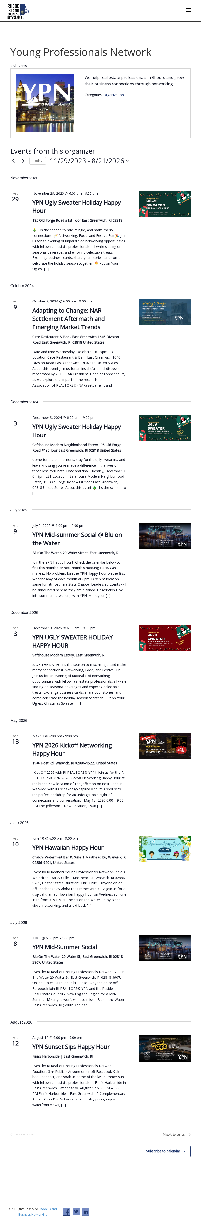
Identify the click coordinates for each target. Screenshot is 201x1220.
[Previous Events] (13, 161)
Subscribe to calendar (163, 1151)
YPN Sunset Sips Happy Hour (71, 1046)
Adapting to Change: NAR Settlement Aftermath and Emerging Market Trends (68, 318)
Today (37, 161)
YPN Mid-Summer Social (64, 947)
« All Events (18, 65)
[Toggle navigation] (188, 10)
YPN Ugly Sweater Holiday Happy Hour (76, 431)
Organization (113, 94)
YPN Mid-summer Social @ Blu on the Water (77, 539)
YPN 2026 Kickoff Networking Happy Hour (72, 749)
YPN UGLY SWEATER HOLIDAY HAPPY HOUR (72, 641)
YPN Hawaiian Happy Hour (68, 847)
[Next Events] (23, 161)
